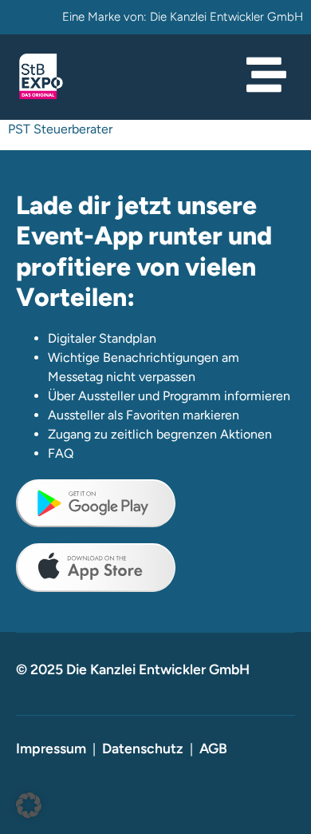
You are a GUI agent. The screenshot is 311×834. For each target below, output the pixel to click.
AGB (213, 748)
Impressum (51, 748)
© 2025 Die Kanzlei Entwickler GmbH (133, 669)
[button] (28, 805)
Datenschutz (142, 748)
